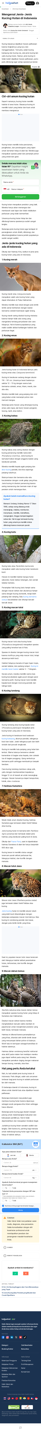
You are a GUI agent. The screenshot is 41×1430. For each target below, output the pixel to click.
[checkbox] (3, 1206)
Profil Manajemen (27, 1364)
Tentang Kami (26, 1360)
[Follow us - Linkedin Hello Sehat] (11, 1337)
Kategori (5, 1345)
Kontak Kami (25, 1372)
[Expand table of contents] (20, 38)
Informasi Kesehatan (19, 9)
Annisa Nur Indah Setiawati (19, 30)
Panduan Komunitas (9, 1380)
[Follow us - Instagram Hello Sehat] (7, 1337)
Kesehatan (5, 9)
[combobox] (34, 1170)
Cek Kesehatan (26, 1345)
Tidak (14, 1188)
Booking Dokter (7, 1349)
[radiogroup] (20, 1155)
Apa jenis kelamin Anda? (12, 1152)
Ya (6, 1188)
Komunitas (25, 1349)
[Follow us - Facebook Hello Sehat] (3, 1337)
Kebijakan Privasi (8, 1364)
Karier (23, 1368)
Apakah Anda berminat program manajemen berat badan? (19, 1183)
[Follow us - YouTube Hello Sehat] (20, 1337)
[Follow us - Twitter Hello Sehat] (16, 1337)
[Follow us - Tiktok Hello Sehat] (25, 1337)
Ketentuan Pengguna (9, 1360)
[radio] (3, 1188)
